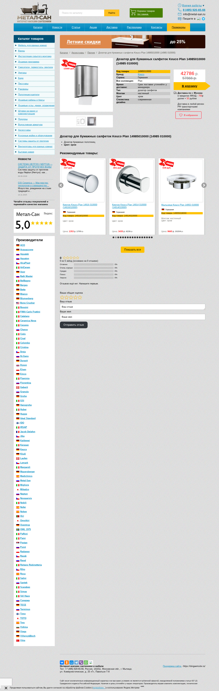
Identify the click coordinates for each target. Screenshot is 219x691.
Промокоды (178, 27)
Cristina (24, 347)
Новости (57, 27)
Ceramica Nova (28, 320)
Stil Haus (25, 596)
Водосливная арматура (30, 124)
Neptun (24, 494)
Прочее (91, 52)
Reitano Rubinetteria (31, 565)
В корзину (189, 86)
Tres (22, 622)
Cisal (22, 338)
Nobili (23, 502)
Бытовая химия (26, 152)
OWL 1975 (25, 529)
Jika (22, 436)
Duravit (24, 360)
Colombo (25, 343)
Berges (24, 285)
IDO (22, 422)
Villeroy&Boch (27, 636)
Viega (23, 631)
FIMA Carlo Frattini (30, 311)
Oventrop (25, 525)
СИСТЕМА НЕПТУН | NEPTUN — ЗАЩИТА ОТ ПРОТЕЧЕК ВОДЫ (35, 165)
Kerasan (24, 445)
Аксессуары (24, 130)
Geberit (24, 387)
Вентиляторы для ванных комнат (35, 146)
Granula (24, 391)
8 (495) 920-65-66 (194, 10)
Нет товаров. (143, 14)
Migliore (24, 485)
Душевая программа (28, 61)
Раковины (23, 89)
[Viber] (81, 662)
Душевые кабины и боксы (31, 100)
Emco (23, 374)
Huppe (23, 414)
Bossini (24, 307)
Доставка (111, 27)
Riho (22, 569)
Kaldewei (25, 440)
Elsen (23, 369)
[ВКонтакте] (62, 662)
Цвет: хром (75, 218)
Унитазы (22, 72)
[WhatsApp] (86, 662)
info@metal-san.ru (194, 14)
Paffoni (24, 534)
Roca (22, 573)
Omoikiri (24, 520)
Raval (23, 560)
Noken (23, 511)
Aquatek (24, 254)
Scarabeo (25, 587)
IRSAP (23, 427)
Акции (93, 27)
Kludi (23, 454)
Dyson (23, 365)
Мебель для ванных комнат (32, 45)
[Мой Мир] (71, 662)
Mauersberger (27, 471)
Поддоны (23, 119)
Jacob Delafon (27, 431)
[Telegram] (76, 662)
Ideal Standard (28, 418)
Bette (22, 289)
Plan (140, 81)
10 (135, 237)
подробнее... (99, 688)
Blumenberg (26, 298)
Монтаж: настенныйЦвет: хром (173, 217)
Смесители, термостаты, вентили (35, 67)
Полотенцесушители (28, 94)
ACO (22, 245)
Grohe (23, 396)
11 (137, 237)
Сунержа (25, 600)
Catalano (24, 316)
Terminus (25, 609)
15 (147, 237)
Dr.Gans (24, 356)
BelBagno (25, 280)
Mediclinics (26, 476)
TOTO (23, 618)
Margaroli (25, 467)
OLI (22, 516)
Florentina (25, 383)
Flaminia (24, 378)
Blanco (24, 294)
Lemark (24, 462)
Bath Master (26, 276)
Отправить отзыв (73, 324)
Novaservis (26, 498)
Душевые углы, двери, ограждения (36, 105)
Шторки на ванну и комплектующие (27, 112)
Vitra (22, 640)
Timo (23, 613)
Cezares (24, 325)
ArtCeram (25, 267)
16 (149, 237)
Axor (22, 272)
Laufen (23, 458)
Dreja (23, 351)
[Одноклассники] (67, 662)
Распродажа (134, 27)
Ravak (23, 556)
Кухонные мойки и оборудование (35, 135)
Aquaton (24, 258)
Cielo (23, 334)
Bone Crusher (27, 303)
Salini (23, 578)
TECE (23, 605)
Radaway (25, 551)
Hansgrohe (26, 405)
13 (142, 237)
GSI (22, 400)
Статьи (76, 27)
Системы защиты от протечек (33, 141)
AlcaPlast (25, 263)
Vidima (24, 627)
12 (140, 237)
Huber (23, 409)
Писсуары (23, 83)
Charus (24, 329)
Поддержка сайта (172, 666)
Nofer (23, 507)
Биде (20, 78)
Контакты (156, 27)
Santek (23, 582)
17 (152, 237)
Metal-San (25, 480)
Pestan (23, 542)
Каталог (38, 27)
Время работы (192, 5)
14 (144, 237)
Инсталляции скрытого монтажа (34, 56)
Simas (23, 591)
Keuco (23, 449)
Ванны (21, 51)
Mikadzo (24, 489)
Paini (23, 538)
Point (23, 547)
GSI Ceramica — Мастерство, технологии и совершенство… (33, 184)
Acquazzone (26, 249)
